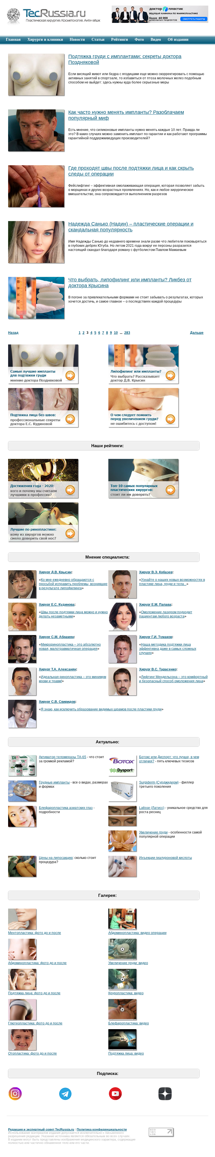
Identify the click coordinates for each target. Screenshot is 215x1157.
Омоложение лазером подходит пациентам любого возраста (165, 614)
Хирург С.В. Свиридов (57, 702)
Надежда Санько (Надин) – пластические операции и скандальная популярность (130, 227)
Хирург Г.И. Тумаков (155, 637)
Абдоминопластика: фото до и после (37, 963)
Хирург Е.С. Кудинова (56, 605)
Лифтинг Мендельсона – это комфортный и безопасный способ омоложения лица (173, 679)
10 (116, 333)
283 (127, 333)
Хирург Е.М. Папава (155, 605)
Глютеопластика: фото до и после (35, 1023)
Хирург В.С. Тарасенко (157, 669)
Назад (13, 333)
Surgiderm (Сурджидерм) (159, 782)
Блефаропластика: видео (128, 1023)
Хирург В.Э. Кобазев (155, 572)
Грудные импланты (54, 782)
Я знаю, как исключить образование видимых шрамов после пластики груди (101, 709)
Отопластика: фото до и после (32, 1053)
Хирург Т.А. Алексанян (57, 669)
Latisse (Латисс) (151, 808)
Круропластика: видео (126, 993)
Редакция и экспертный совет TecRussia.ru (41, 1129)
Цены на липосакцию (56, 858)
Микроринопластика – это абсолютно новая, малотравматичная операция (70, 647)
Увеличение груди (153, 832)
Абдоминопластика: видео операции (137, 933)
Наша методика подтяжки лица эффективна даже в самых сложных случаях (167, 649)
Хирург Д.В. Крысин (55, 572)
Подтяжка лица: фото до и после (34, 993)
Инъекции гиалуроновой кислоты (165, 858)
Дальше (197, 333)
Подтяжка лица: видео (126, 1053)
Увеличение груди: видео (128, 963)
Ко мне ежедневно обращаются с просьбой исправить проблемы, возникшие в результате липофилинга (73, 584)
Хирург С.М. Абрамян (56, 637)
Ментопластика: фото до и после (34, 933)
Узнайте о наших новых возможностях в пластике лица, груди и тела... (172, 582)
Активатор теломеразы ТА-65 (62, 757)
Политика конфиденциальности (102, 1129)
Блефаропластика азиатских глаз (66, 808)
